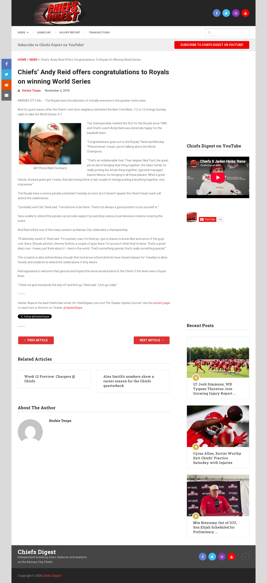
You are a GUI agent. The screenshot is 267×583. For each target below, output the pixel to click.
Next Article (150, 340)
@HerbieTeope (72, 307)
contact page (161, 303)
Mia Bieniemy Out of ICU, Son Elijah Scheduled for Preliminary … (215, 527)
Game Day (44, 32)
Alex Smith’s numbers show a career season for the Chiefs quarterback (128, 381)
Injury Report (69, 32)
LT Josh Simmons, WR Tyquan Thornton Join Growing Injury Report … (214, 388)
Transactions (99, 32)
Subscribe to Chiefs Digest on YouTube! (211, 45)
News (21, 32)
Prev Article (37, 340)
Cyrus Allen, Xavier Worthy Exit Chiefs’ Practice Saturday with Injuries (217, 458)
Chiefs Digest (37, 552)
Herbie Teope (31, 90)
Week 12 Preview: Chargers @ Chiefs (49, 378)
